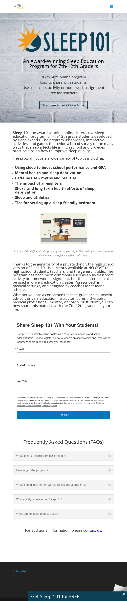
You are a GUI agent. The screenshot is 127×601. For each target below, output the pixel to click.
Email (20, 349)
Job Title (22, 381)
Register (63, 415)
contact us (92, 530)
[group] (63, 142)
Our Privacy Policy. (49, 405)
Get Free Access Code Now (63, 105)
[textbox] (63, 130)
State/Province (26, 365)
